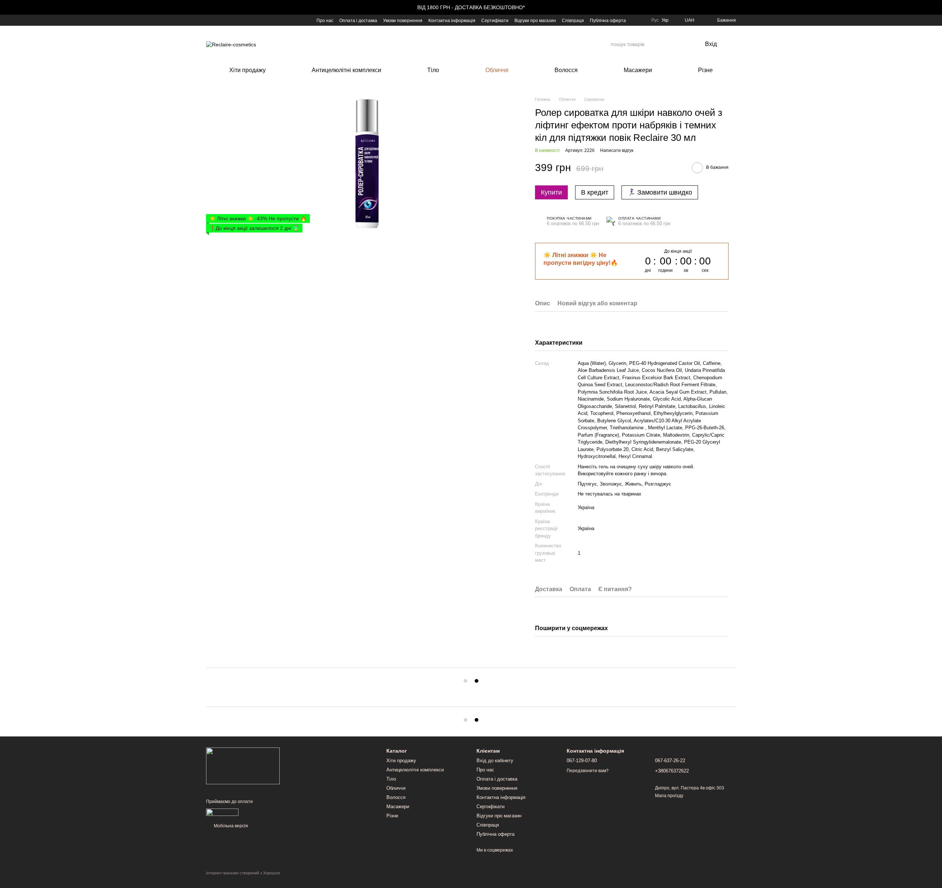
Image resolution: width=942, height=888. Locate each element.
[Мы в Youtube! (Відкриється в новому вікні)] (218, 20)
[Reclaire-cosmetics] (243, 765)
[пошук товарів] (605, 44)
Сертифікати (495, 20)
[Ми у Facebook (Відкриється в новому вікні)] (209, 20)
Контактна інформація (451, 20)
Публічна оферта (608, 20)
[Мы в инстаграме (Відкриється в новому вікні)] (227, 20)
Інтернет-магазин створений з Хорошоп (243, 873)
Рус (655, 20)
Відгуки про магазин (535, 20)
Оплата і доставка (358, 20)
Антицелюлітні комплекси (346, 70)
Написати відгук (616, 150)
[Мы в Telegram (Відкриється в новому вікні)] (235, 20)
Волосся (566, 70)
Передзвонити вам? (588, 770)
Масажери (638, 70)
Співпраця (573, 20)
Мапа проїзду (669, 795)
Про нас (324, 20)
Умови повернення (402, 20)
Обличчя (497, 70)
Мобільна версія (230, 825)
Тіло (433, 70)
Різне (705, 70)
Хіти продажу (247, 70)
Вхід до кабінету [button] (495, 760)
